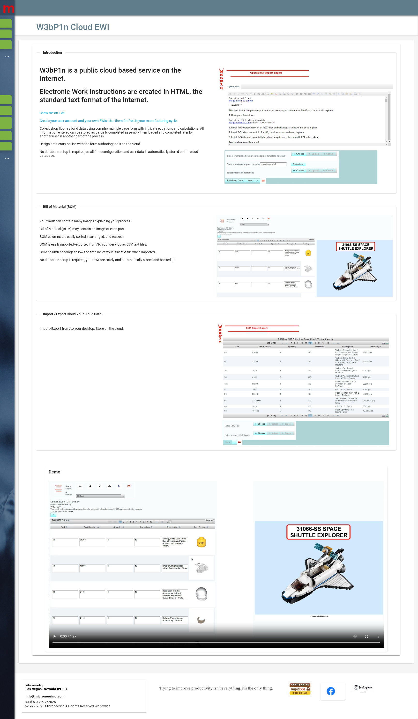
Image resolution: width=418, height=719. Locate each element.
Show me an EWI (52, 113)
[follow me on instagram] (363, 691)
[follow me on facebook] (331, 695)
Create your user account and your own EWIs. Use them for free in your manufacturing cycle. (109, 121)
